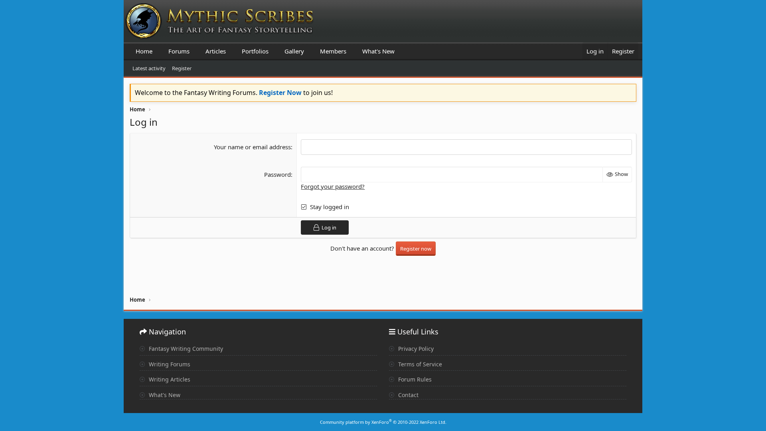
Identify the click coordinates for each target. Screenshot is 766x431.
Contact (408, 395)
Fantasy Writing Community (185, 348)
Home (144, 51)
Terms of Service (419, 364)
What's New (378, 51)
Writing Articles (168, 379)
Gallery (294, 51)
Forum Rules (414, 379)
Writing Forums (168, 364)
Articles (215, 51)
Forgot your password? (333, 186)
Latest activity (149, 68)
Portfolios (255, 51)
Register (182, 68)
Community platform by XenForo (383, 422)
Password (277, 174)
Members (333, 51)
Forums (179, 51)
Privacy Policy (415, 348)
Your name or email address (252, 147)
